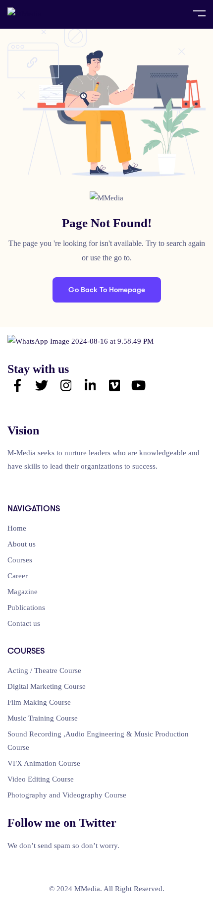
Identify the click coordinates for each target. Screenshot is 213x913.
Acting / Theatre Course (44, 670)
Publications (26, 607)
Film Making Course (39, 702)
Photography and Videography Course (66, 795)
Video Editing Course (40, 779)
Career (17, 576)
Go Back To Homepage (106, 289)
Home (16, 528)
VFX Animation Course (43, 763)
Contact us (23, 623)
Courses (19, 560)
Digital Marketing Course (46, 686)
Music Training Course (42, 718)
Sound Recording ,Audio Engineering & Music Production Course (98, 740)
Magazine (22, 592)
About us (21, 544)
